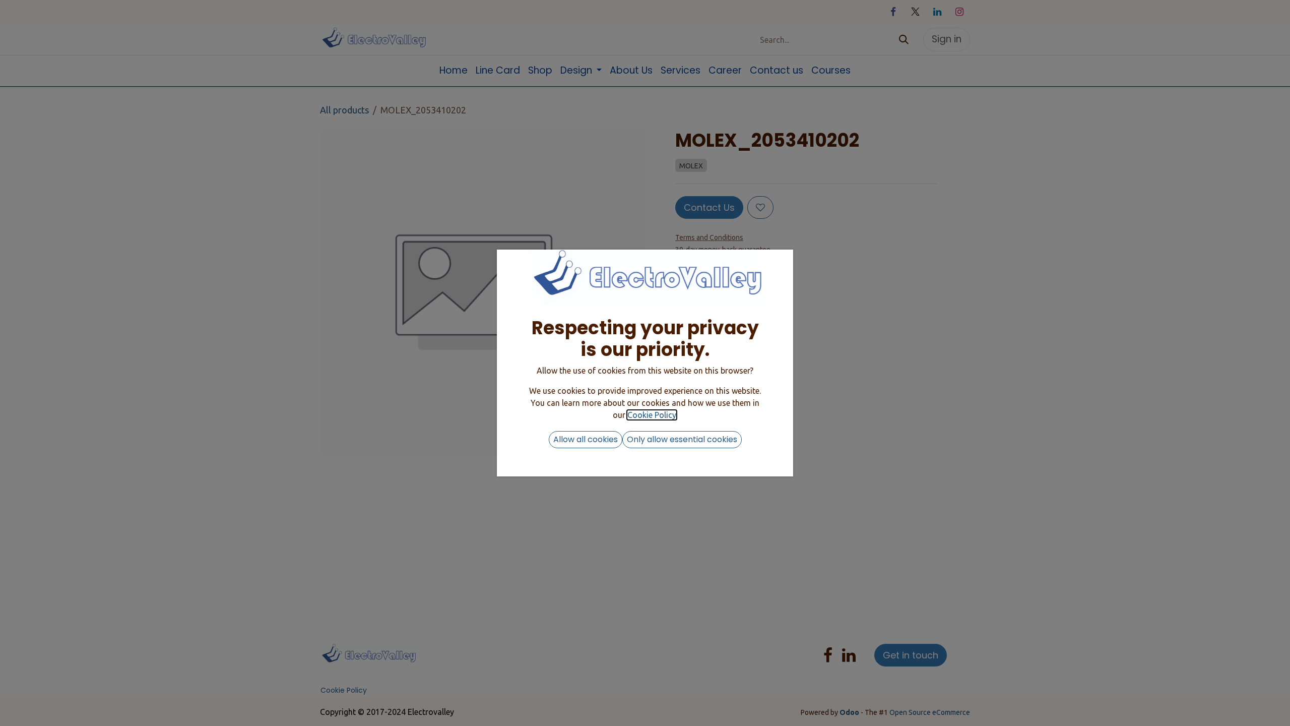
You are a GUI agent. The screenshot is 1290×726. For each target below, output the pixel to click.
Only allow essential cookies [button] (682, 439)
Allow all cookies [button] (585, 439)
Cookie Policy (651, 414)
